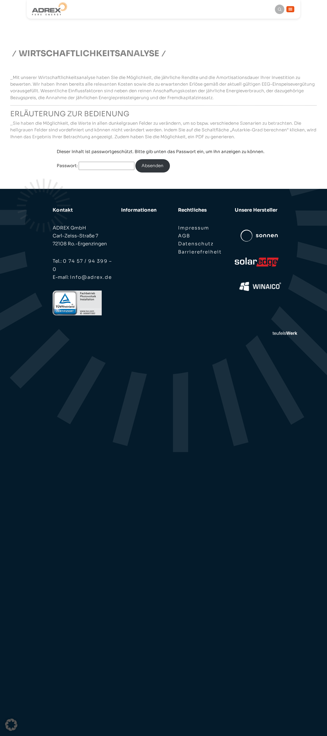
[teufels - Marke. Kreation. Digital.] (285, 333)
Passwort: (68, 165)
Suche (279, 9)
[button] (11, 725)
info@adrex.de (91, 277)
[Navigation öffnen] (290, 9)
